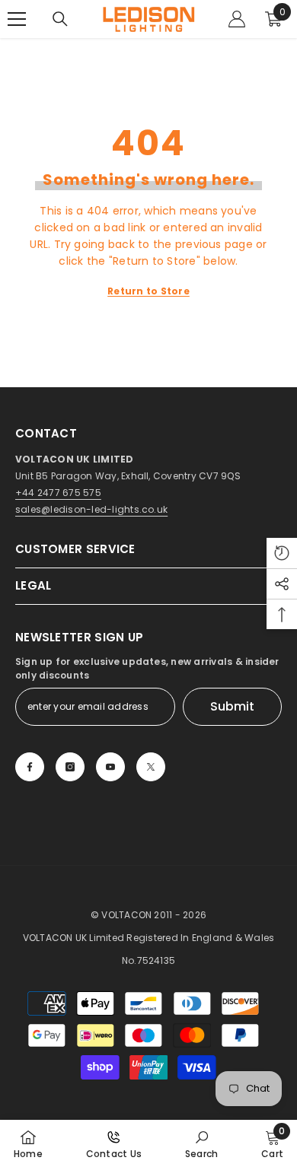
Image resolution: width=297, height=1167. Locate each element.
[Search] (60, 19)
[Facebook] (29, 766)
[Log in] (236, 19)
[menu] (17, 19)
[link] (201, 1143)
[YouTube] (110, 766)
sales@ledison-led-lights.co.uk (91, 509)
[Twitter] (150, 766)
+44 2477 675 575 (58, 492)
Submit (232, 706)
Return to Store (148, 291)
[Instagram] (70, 766)
